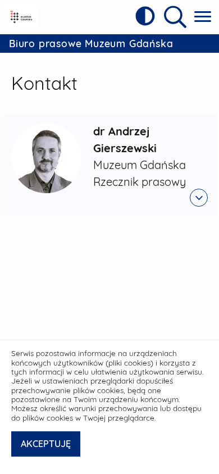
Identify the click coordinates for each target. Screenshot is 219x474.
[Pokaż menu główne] (202, 17)
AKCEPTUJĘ (46, 443)
